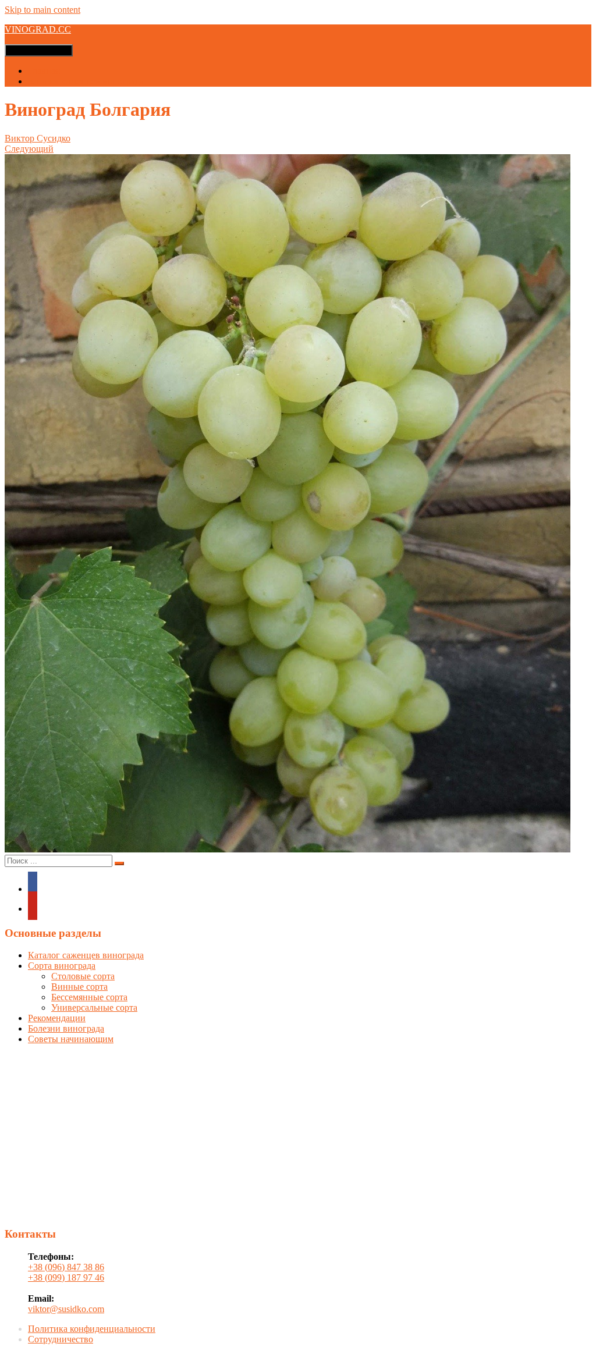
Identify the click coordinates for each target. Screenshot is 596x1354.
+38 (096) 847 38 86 (66, 1267)
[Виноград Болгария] (287, 849)
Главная (43, 71)
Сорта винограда (61, 966)
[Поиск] (119, 863)
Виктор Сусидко (37, 138)
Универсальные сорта (94, 1007)
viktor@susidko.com (66, 1309)
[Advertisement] (298, 1135)
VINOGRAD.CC (38, 29)
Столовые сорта (83, 976)
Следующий (29, 149)
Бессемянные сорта (89, 997)
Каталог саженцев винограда (86, 81)
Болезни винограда (66, 1028)
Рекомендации (57, 1018)
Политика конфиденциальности (91, 1329)
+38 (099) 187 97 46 (66, 1277)
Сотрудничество (60, 1339)
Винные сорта (79, 986)
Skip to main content (42, 10)
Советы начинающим (70, 1039)
